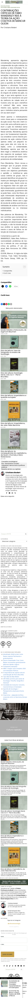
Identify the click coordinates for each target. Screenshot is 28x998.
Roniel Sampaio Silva (14, 911)
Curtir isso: (7, 273)
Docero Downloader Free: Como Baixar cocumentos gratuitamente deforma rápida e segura (14, 662)
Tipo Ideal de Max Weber (11, 677)
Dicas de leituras (5, 6)
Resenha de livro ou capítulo (10, 469)
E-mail (2, 944)
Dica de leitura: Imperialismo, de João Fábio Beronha (13, 424)
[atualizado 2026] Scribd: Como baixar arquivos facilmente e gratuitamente (13, 656)
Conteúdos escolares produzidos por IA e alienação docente (17, 905)
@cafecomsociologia (14, 923)
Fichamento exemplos (10, 666)
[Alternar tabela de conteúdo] (23, 266)
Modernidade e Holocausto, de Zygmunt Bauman (13, 331)
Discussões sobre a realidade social (10, 7)
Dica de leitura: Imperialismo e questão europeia (13, 396)
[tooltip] (2, 304)
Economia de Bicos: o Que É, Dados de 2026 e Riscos (14, 993)
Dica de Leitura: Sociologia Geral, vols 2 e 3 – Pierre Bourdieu (11, 375)
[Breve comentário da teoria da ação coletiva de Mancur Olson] (14, 711)
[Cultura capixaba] (14, 728)
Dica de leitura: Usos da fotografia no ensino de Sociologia (10, 352)
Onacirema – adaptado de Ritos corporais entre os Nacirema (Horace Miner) (15, 697)
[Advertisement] (14, 44)
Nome (2, 936)
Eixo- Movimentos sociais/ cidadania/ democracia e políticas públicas (13, 465)
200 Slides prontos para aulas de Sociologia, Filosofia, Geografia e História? (13, 681)
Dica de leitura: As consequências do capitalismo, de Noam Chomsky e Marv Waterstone (14, 454)
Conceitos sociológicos (9, 461)
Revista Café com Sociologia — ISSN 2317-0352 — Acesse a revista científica (14, 882)
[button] (25, 533)
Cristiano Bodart (12, 472)
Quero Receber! (7, 954)
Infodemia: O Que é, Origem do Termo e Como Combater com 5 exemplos (16, 914)
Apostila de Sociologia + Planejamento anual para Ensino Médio (13, 691)
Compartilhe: (8, 271)
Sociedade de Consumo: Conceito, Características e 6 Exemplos (15, 984)
